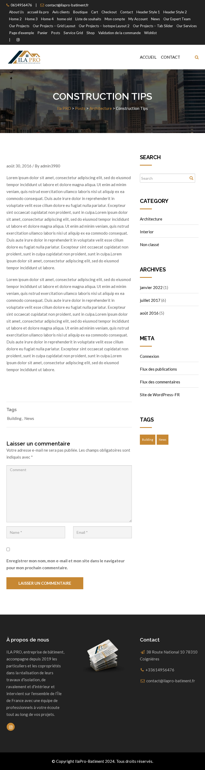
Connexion (149, 356)
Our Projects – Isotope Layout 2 (104, 26)
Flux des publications (158, 369)
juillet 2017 (150, 300)
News (155, 19)
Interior (147, 231)
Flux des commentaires (160, 381)
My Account (138, 19)
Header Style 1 (148, 12)
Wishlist (150, 33)
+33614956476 (159, 669)
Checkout (109, 12)
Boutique (80, 12)
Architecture (151, 218)
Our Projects (19, 26)
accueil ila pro (38, 12)
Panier (42, 33)
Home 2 (15, 19)
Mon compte (115, 19)
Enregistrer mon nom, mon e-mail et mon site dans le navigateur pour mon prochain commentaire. (65, 564)
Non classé (149, 244)
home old (64, 19)
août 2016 (149, 313)
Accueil (148, 57)
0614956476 (21, 5)
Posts (55, 33)
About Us (16, 12)
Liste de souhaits (88, 19)
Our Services (186, 26)
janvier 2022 (151, 287)
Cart (94, 12)
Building (14, 418)
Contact (126, 12)
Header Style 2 (175, 12)
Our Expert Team (177, 19)
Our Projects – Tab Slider (153, 26)
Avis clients (61, 12)
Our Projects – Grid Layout (54, 26)
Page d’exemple (21, 33)
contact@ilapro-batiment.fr (67, 5)
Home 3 (31, 19)
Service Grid (73, 33)
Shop (90, 33)
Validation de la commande (119, 33)
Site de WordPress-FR (160, 394)
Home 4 (47, 19)
